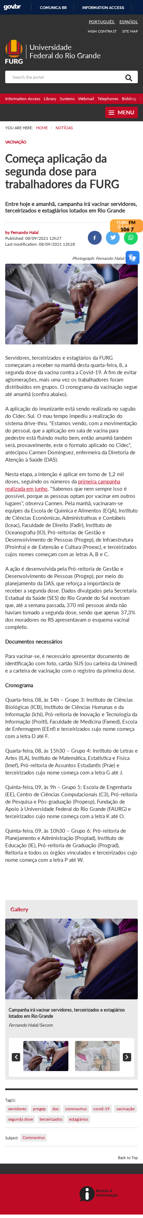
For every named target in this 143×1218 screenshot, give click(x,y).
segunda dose (20, 1119)
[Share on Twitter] (113, 238)
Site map (130, 31)
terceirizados (51, 1119)
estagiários (78, 1119)
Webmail (86, 98)
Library (50, 98)
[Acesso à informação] (99, 1194)
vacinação (125, 1108)
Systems (67, 98)
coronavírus (76, 1108)
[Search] (127, 77)
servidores (17, 1108)
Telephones (108, 98)
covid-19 (101, 1108)
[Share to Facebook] (95, 238)
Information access (103, 7)
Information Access (22, 98)
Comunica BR (53, 7)
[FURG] (15, 42)
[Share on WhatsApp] (131, 238)
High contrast (102, 31)
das (55, 1108)
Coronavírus (34, 1137)
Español (128, 21)
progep (39, 1108)
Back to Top (128, 1157)
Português (102, 21)
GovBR (12, 7)
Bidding (129, 98)
